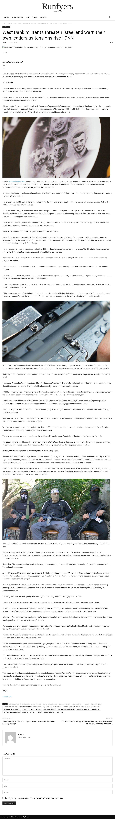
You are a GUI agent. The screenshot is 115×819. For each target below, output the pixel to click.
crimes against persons (50, 704)
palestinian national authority (65, 709)
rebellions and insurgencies (11, 712)
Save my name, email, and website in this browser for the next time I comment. (34, 798)
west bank (60, 712)
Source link (6, 697)
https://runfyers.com (24, 737)
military (25, 709)
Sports (43, 17)
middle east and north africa (11, 709)
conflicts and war (14, 704)
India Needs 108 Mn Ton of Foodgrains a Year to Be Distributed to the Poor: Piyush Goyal (28, 722)
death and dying (76, 704)
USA (27, 17)
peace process (95, 709)
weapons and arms (48, 712)
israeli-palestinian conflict (60, 707)
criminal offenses (64, 704)
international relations (10, 707)
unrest (39, 712)
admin (4, 42)
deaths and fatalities (90, 704)
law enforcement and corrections (80, 707)
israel (49, 707)
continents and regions (28, 704)
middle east (95, 707)
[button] (110, 17)
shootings (25, 712)
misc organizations (49, 709)
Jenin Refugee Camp (16, 181)
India (34, 17)
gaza (99, 704)
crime (39, 704)
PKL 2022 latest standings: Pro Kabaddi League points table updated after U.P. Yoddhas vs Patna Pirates (87, 722)
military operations (35, 709)
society (32, 712)
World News (17, 17)
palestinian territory (83, 709)
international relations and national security (32, 707)
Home (6, 17)
